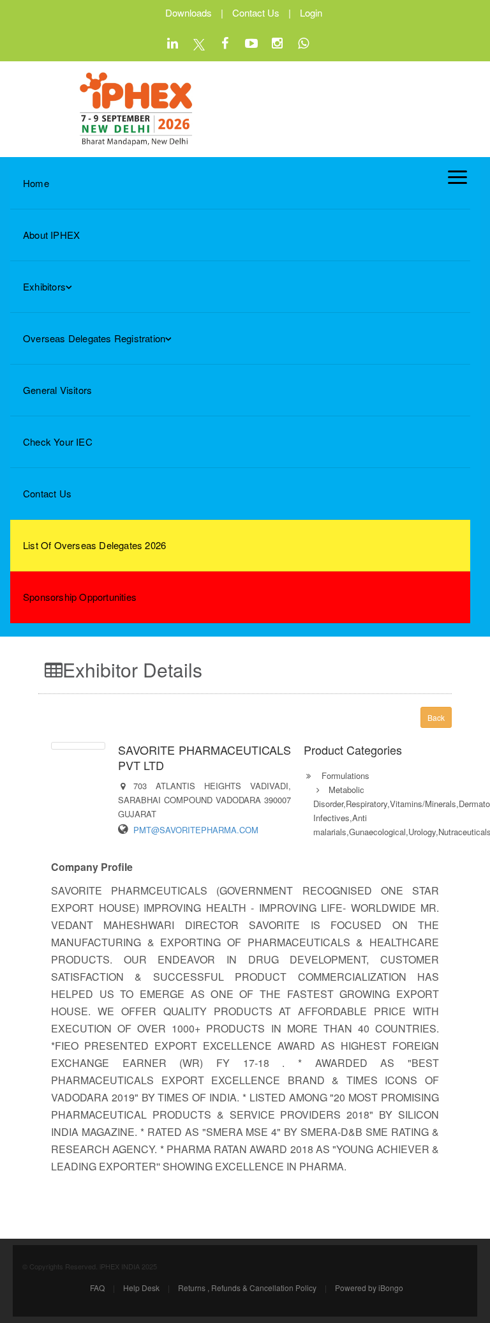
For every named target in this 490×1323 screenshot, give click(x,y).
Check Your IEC (58, 441)
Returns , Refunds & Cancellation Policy (247, 1287)
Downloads (188, 12)
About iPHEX (51, 234)
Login (311, 12)
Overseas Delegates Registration (94, 338)
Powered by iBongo (369, 1287)
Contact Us (255, 12)
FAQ (97, 1287)
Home (36, 183)
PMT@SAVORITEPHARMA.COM (195, 830)
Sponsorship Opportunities (80, 596)
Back (436, 717)
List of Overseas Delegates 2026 (94, 545)
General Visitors (57, 390)
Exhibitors (44, 286)
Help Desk (141, 1287)
